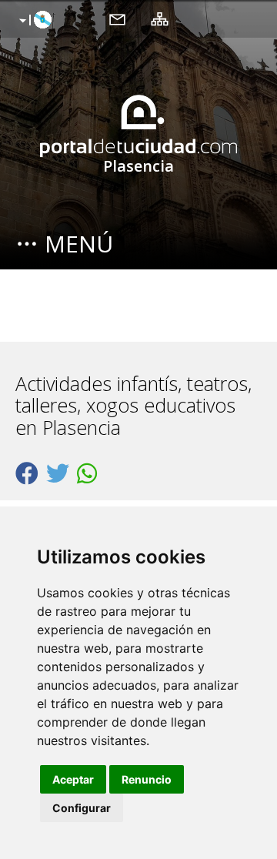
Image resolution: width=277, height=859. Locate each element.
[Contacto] (117, 18)
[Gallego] (33, 21)
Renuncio (147, 779)
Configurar (81, 807)
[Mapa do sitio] (159, 18)
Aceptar (73, 779)
